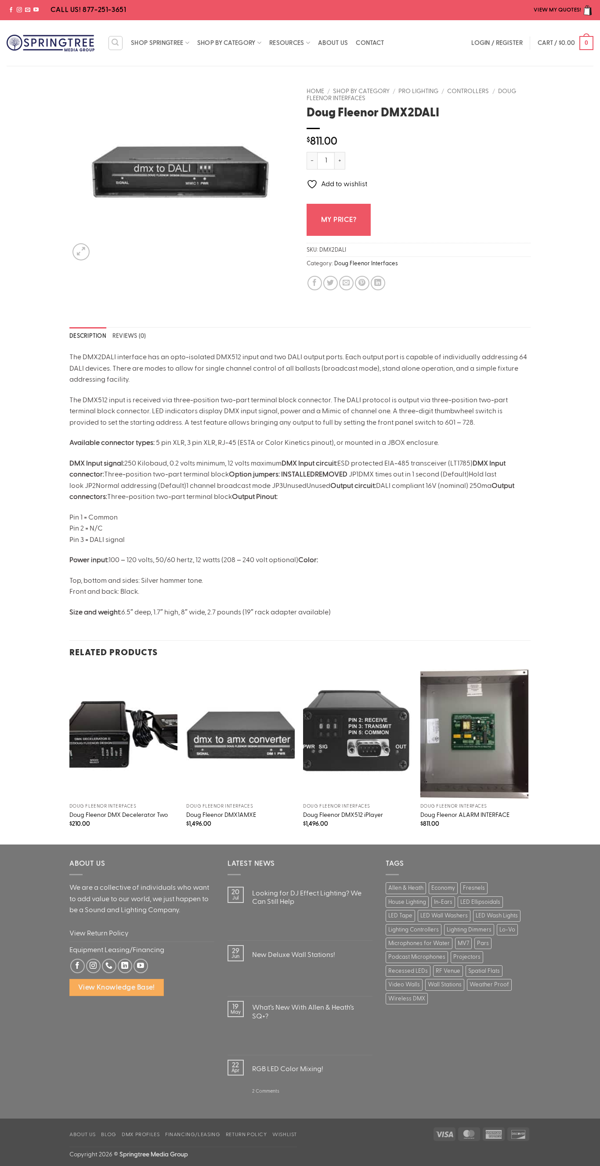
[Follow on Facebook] (11, 10)
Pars (483, 943)
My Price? (338, 219)
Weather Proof (489, 984)
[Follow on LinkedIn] (125, 966)
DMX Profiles (140, 1134)
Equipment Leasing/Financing (116, 949)
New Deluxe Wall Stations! (293, 954)
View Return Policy (99, 933)
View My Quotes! (558, 9)
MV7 (463, 943)
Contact (370, 43)
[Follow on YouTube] (36, 10)
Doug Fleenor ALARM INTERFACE (465, 815)
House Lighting (407, 902)
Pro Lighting (418, 91)
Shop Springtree (157, 43)
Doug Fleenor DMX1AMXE (221, 815)
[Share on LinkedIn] (378, 283)
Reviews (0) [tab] (129, 336)
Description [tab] (87, 336)
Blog (108, 1134)
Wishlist (284, 1134)
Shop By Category (226, 43)
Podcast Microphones (416, 957)
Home (315, 91)
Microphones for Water (419, 943)
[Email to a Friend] (346, 283)
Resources (286, 43)
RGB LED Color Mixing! (287, 1068)
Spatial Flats (484, 971)
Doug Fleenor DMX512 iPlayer (343, 815)
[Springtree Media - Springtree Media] (50, 43)
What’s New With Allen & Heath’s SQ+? (303, 1011)
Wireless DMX (406, 998)
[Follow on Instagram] (19, 10)
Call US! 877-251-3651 (87, 9)
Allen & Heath (405, 888)
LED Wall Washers (444, 915)
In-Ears (443, 902)
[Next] (528, 756)
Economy (443, 888)
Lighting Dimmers (469, 929)
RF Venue (448, 971)
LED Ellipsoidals (480, 902)
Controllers (468, 91)
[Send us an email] (27, 10)
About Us (333, 43)
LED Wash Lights (497, 915)
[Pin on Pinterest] (362, 283)
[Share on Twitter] (330, 283)
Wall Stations (445, 984)
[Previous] (69, 756)
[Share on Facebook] (314, 283)
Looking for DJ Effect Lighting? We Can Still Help (306, 897)
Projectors (467, 957)
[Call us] (109, 966)
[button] (115, 43)
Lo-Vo (507, 929)
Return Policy (246, 1134)
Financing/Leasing (192, 1134)
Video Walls (404, 984)
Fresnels (474, 888)
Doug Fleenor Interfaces (366, 263)
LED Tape (400, 915)
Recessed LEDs (408, 971)
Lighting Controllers (413, 929)
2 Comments (265, 1095)
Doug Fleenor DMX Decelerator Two (118, 815)
